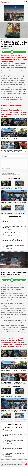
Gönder (4, 170)
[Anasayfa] (19, 2)
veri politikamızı (19, 464)
